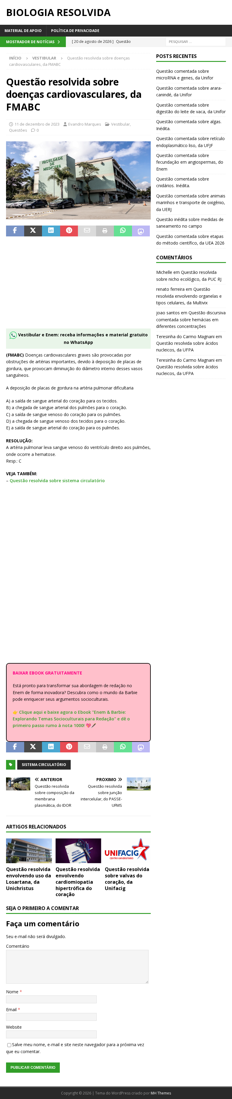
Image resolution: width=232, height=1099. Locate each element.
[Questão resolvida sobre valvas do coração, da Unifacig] (128, 850)
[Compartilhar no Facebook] (15, 231)
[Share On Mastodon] (141, 231)
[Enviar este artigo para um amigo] (87, 231)
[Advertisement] (78, 286)
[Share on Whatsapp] (123, 231)
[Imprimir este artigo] (105, 231)
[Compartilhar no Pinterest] (69, 231)
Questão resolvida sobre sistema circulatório (57, 480)
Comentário (17, 946)
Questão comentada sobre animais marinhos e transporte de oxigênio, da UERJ (190, 202)
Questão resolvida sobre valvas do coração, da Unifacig (127, 878)
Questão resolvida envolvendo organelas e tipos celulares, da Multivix (189, 296)
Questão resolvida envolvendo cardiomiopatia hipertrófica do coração (78, 882)
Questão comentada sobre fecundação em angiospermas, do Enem (189, 162)
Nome (13, 992)
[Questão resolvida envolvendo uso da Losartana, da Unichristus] (29, 850)
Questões (18, 130)
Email (12, 1009)
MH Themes (161, 1093)
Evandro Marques (84, 124)
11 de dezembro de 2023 (37, 124)
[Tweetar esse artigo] (33, 231)
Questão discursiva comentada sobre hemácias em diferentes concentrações (191, 319)
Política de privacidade (75, 30)
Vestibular (120, 124)
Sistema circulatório (44, 764)
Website (14, 1027)
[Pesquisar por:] (196, 41)
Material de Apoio (23, 30)
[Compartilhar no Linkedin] (51, 231)
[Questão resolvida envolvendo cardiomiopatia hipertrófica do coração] (79, 850)
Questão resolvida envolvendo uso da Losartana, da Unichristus (28, 878)
